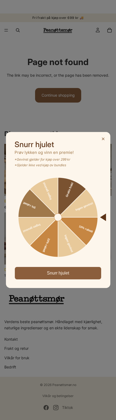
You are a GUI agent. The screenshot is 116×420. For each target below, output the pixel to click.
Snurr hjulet (58, 273)
